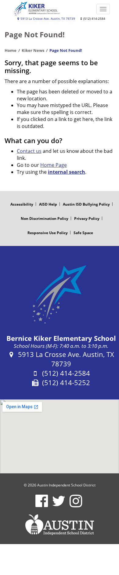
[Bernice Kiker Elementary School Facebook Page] (41, 504)
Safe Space (83, 232)
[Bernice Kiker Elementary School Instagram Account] (76, 504)
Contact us (29, 151)
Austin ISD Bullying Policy (86, 204)
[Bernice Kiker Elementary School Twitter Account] (59, 504)
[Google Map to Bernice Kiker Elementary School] (59, 436)
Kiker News (33, 50)
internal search (66, 172)
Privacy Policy (86, 218)
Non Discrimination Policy (44, 218)
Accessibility (21, 204)
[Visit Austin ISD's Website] (59, 524)
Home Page (53, 165)
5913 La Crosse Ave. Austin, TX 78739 (47, 19)
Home (10, 50)
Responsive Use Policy (47, 232)
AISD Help (48, 204)
